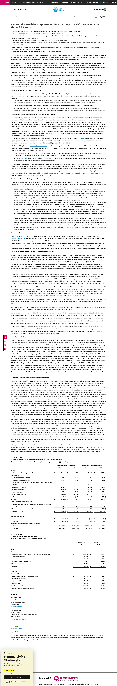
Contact (96, 684)
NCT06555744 (81, 138)
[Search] (92, 17)
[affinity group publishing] (5, 345)
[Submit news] (5, 337)
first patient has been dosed (46, 118)
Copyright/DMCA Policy (74, 684)
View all (113, 2)
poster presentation (21, 158)
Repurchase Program (18, 238)
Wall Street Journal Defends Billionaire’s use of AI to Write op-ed (74, 2)
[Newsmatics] (5, 349)
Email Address (9, 670)
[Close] (31, 651)
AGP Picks (5, 2)
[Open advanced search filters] (96, 17)
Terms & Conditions (59, 684)
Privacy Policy (87, 684)
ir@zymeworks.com (17, 606)
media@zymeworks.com (18, 619)
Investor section (19, 96)
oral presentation (21, 153)
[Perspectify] (5, 341)
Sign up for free (17, 678)
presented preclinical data (38, 146)
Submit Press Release (45, 684)
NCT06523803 (80, 118)
